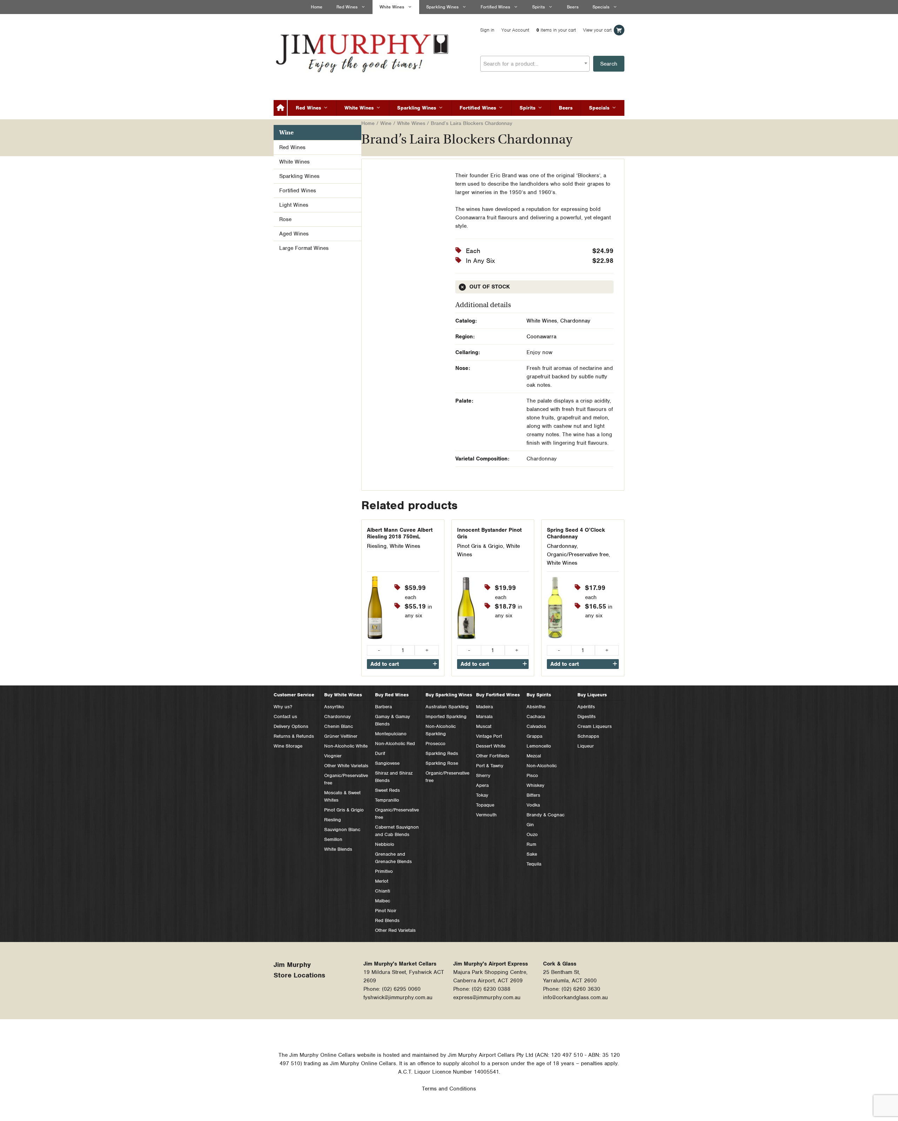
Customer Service (294, 695)
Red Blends (387, 920)
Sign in (487, 30)
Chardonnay (575, 320)
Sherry (483, 775)
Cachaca (536, 716)
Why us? (283, 707)
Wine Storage (288, 746)
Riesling (377, 546)
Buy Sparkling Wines (448, 695)
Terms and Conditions (449, 1088)
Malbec (382, 901)
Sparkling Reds (441, 753)
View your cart (597, 30)
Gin (530, 825)
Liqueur (585, 746)
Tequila (534, 864)
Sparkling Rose (441, 763)
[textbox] (535, 64)
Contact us (285, 716)
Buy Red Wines (392, 695)
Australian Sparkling (447, 707)
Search (608, 63)
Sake (532, 854)
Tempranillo (387, 800)
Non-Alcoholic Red (395, 744)
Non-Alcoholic (542, 766)
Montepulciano (391, 734)
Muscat (483, 726)
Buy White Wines (343, 695)
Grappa (534, 736)
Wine (385, 123)
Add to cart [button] (384, 664)
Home (316, 7)
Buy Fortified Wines (498, 695)
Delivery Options (291, 726)
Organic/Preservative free (578, 554)
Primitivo (384, 871)
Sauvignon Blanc (342, 830)
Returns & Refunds (294, 736)
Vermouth (486, 815)
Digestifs (586, 716)
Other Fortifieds (492, 756)
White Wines (392, 7)
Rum (531, 844)
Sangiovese (387, 763)
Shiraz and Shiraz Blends (394, 776)
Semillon (333, 839)
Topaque (485, 805)
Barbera (383, 707)
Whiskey (535, 785)
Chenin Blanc (338, 726)
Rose (285, 219)
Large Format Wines (304, 248)
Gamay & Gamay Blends (392, 720)
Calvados (536, 726)
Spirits (538, 7)
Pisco (532, 775)
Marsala (484, 716)
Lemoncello (539, 746)
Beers (572, 7)
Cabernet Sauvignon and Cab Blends (397, 830)
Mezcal (534, 756)
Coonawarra (541, 336)
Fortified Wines (495, 7)
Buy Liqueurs (592, 695)
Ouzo (532, 834)
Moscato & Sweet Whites (342, 796)
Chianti (382, 891)
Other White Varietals (346, 766)
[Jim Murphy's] (363, 51)
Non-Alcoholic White (346, 746)
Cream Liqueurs (594, 726)
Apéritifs (586, 707)
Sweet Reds (387, 790)
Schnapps (588, 736)
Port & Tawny (489, 766)
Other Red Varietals (395, 930)
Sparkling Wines (442, 7)
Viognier (333, 756)
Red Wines (346, 7)
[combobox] (535, 64)
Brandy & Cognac (545, 815)
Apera (482, 785)
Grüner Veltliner (340, 736)
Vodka (533, 805)
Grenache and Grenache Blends (393, 857)
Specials (600, 7)
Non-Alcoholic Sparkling (440, 730)
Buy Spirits (539, 695)
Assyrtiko (334, 707)
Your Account (515, 30)
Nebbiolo (384, 844)
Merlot (381, 881)
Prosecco (435, 744)
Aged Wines (294, 233)
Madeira (484, 707)
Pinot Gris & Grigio (480, 546)
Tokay (482, 795)
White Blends (338, 849)
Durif (380, 753)
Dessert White (490, 746)
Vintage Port (489, 736)
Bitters (533, 795)
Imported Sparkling (446, 716)
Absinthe (536, 707)
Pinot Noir (385, 911)
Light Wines (293, 204)
